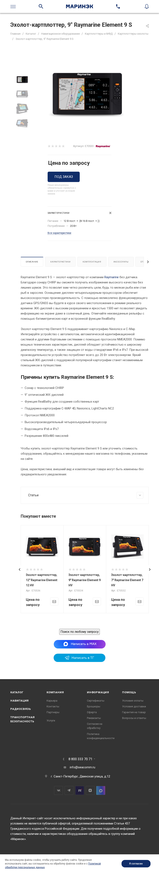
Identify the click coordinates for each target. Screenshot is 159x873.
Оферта (92, 712)
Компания (55, 692)
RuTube (79, 790)
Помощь (129, 692)
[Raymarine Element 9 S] (86, 95)
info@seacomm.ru (82, 767)
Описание (32, 262)
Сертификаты (95, 700)
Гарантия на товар (134, 712)
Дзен (90, 790)
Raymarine (111, 277)
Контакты (53, 706)
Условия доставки (134, 706)
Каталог (16, 692)
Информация (98, 692)
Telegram (69, 790)
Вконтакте (58, 790)
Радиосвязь (20, 708)
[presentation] (20, 569)
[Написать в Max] (80, 644)
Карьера (52, 700)
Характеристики (60, 262)
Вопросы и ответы (134, 718)
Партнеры (53, 712)
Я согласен (136, 863)
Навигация (19, 700)
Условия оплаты (132, 700)
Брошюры (93, 706)
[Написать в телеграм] (79, 661)
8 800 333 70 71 (80, 759)
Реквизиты (94, 718)
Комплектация (92, 262)
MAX (100, 790)
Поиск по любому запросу (79, 632)
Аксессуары (121, 262)
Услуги (51, 720)
